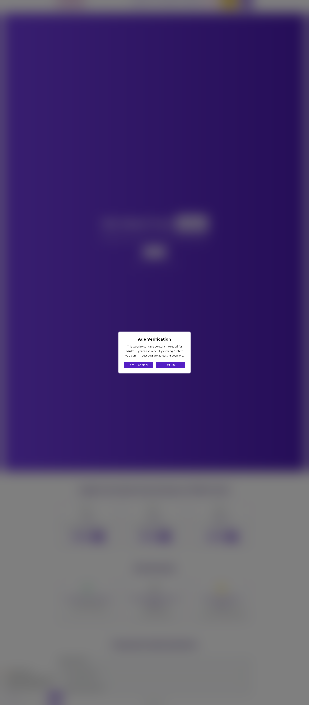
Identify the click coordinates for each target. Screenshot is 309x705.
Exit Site (170, 365)
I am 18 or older (138, 365)
